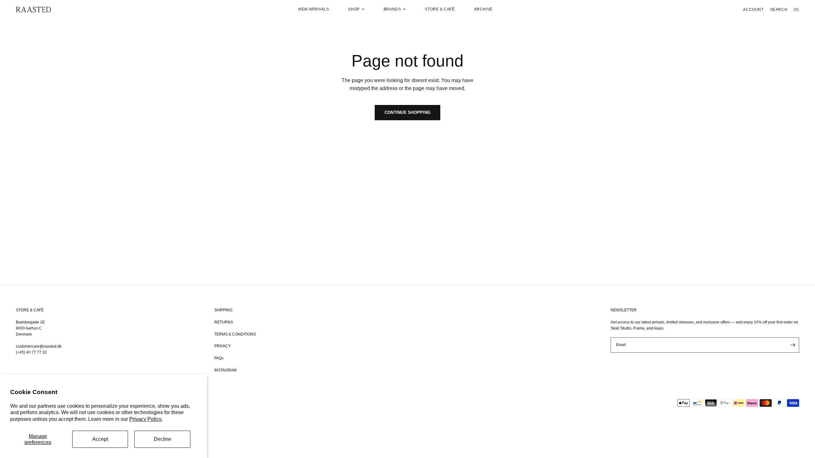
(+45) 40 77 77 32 (31, 352)
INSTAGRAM (225, 370)
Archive (483, 9)
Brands (392, 9)
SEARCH (779, 9)
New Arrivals (313, 9)
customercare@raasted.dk (38, 346)
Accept (100, 439)
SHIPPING (223, 310)
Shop (353, 9)
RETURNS (223, 322)
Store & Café (440, 9)
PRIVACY (222, 346)
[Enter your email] (792, 345)
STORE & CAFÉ (30, 310)
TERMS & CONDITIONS (235, 334)
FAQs (218, 358)
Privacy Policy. (145, 419)
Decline (162, 439)
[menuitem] (313, 9)
